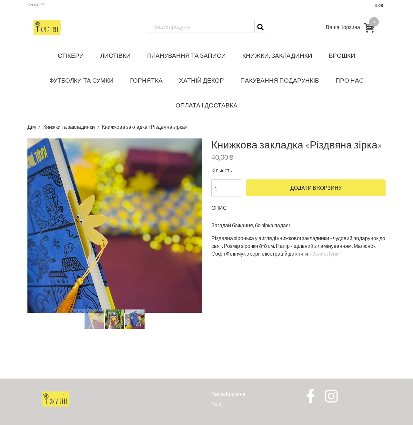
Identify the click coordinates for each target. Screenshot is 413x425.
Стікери (71, 55)
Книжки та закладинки (69, 127)
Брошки (342, 55)
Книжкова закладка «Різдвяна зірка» (144, 127)
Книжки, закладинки (277, 55)
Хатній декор (201, 80)
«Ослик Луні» (324, 253)
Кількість (221, 170)
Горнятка (146, 80)
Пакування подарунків (279, 80)
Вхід (379, 5)
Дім (32, 127)
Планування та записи (186, 55)
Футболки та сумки (81, 80)
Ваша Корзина (228, 394)
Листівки (115, 55)
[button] (40, 235)
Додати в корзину (316, 188)
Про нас (350, 80)
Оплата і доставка (206, 105)
